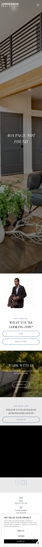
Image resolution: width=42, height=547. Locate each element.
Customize (21, 536)
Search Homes (21, 342)
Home (21, 334)
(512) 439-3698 (21, 513)
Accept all (21, 541)
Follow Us (21, 420)
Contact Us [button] (21, 384)
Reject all (21, 531)
